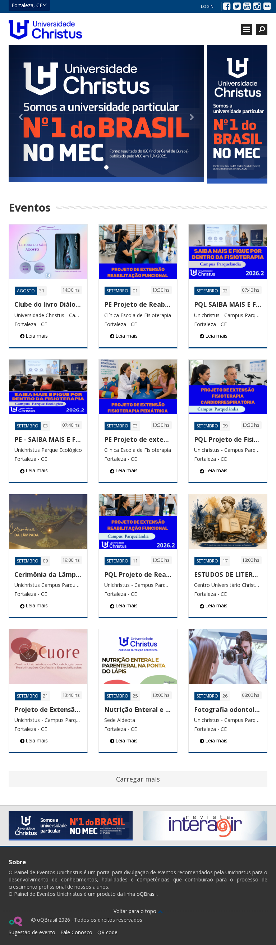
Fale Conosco (76, 932)
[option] (106, 113)
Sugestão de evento (32, 932)
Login (207, 6)
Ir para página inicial (45, 30)
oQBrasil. (146, 893)
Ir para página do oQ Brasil (15, 921)
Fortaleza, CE (27, 5)
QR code (107, 932)
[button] (23, 113)
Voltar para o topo (136, 911)
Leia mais (37, 335)
